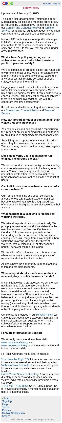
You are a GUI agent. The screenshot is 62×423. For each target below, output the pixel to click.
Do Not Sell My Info (13, 413)
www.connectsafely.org (14, 342)
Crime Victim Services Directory (20, 374)
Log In (56, 3)
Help (5, 404)
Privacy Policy (44, 314)
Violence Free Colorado (15, 365)
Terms (5, 407)
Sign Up (47, 3)
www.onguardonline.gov (15, 345)
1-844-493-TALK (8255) (15, 386)
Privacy (6, 410)
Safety (6, 416)
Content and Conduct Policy (22, 27)
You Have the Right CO (15, 359)
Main (6, 398)
